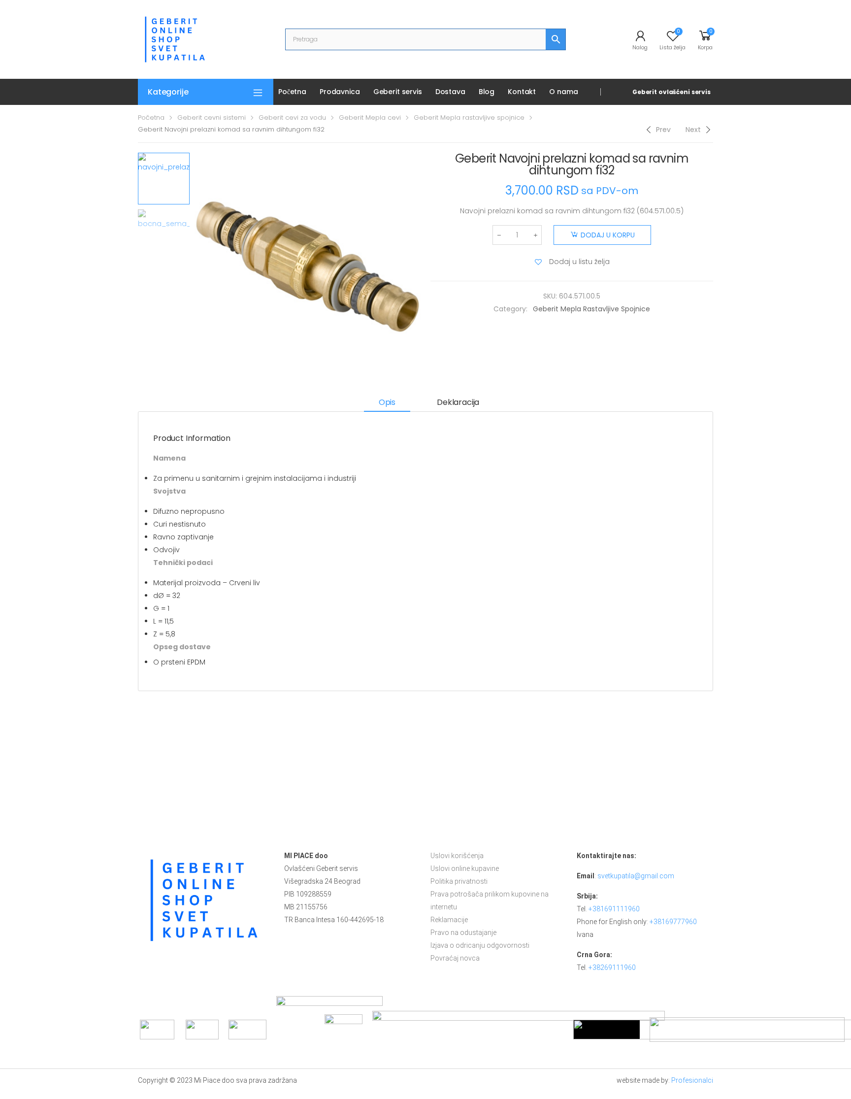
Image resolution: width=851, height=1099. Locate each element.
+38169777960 (673, 922)
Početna (292, 92)
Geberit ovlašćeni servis (671, 92)
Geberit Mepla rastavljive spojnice (469, 117)
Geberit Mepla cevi (370, 117)
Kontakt (522, 92)
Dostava (450, 92)
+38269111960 (612, 967)
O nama (563, 92)
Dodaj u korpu (608, 235)
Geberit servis (397, 92)
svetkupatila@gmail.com (635, 876)
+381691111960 (614, 909)
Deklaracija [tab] (458, 402)
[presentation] (193, 266)
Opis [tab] (387, 402)
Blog (486, 92)
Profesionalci (692, 1080)
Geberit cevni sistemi (211, 117)
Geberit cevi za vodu (292, 117)
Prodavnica (340, 92)
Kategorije (168, 92)
